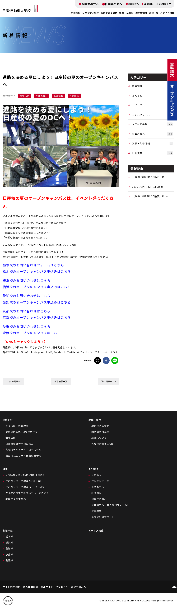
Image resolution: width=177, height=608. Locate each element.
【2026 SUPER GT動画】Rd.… (150, 177)
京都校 (9, 554)
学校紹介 (8, 420)
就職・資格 (94, 420)
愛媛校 (9, 560)
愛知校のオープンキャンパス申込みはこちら (37, 302)
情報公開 (11, 437)
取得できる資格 (100, 425)
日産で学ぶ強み (90, 12)
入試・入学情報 (152, 143)
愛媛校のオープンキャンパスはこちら (32, 332)
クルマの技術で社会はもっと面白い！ (27, 493)
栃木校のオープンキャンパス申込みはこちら (37, 271)
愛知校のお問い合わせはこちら (26, 295)
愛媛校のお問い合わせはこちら (26, 326)
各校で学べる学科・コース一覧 (23, 449)
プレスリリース (152, 114)
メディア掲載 (167, 12)
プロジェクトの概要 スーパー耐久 (25, 487)
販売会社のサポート (102, 517)
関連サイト (47, 587)
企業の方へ (133, 4)
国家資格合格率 (100, 431)
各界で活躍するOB (102, 443)
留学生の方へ (90, 4)
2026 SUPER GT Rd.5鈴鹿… (149, 187)
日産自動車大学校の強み (20, 443)
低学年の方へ (113, 4)
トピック (152, 105)
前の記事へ (14, 381)
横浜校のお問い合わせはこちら (26, 280)
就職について (99, 437)
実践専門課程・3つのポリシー (23, 431)
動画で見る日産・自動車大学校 (23, 455)
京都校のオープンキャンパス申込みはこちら (37, 317)
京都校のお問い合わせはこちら (26, 311)
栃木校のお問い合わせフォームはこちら (33, 265)
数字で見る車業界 (16, 499)
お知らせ (152, 95)
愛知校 (9, 548)
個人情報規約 (30, 587)
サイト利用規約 (12, 587)
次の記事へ (106, 381)
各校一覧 (154, 12)
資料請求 (96, 511)
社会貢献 (152, 153)
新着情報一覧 (61, 381)
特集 (5, 469)
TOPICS (93, 469)
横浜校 (9, 542)
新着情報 (152, 86)
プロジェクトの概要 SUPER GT (23, 481)
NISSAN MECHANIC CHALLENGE (25, 475)
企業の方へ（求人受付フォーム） (110, 505)
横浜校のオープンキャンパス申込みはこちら (37, 286)
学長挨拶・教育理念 (17, 425)
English (148, 4)
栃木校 (9, 536)
